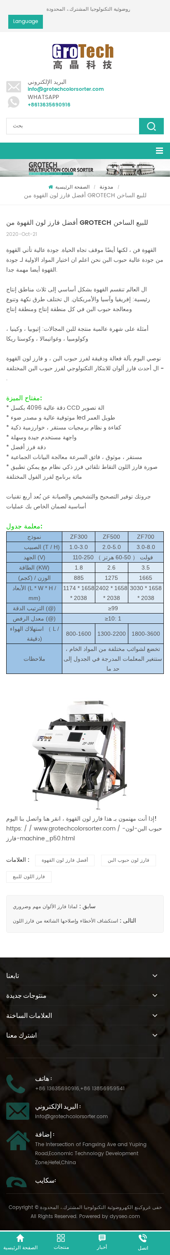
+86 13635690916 (57, 1089)
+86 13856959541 (102, 1089)
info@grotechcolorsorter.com (66, 89)
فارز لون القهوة (25, 358)
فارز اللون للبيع (29, 877)
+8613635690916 (49, 105)
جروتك (142, 496)
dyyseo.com (125, 1216)
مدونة (106, 186)
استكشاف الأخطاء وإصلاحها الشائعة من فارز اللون (65, 921)
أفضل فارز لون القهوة (65, 860)
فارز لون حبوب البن (128, 860)
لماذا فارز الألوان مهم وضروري (45, 907)
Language (25, 21)
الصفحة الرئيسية (72, 187)
